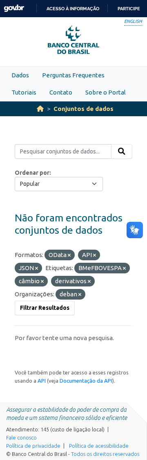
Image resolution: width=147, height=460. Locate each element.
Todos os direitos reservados (105, 454)
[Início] (40, 108)
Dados (20, 75)
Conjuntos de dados (83, 108)
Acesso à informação (73, 8)
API (42, 380)
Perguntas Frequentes (73, 75)
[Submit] (121, 151)
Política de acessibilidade (99, 446)
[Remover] (69, 255)
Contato (60, 92)
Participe (129, 8)
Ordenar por (32, 172)
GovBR (14, 8)
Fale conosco (21, 437)
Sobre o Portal (105, 92)
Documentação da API (86, 380)
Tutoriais (23, 92)
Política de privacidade (33, 446)
